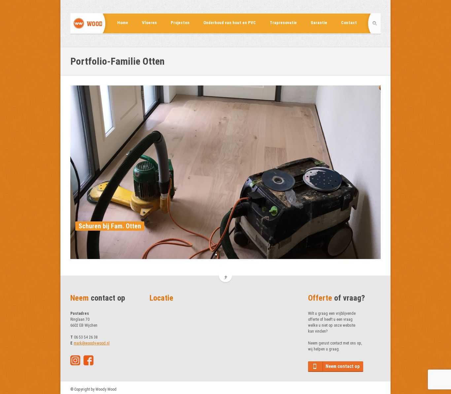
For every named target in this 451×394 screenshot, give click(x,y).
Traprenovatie (283, 22)
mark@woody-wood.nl (92, 343)
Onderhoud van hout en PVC (229, 22)
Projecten (180, 22)
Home (122, 22)
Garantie (319, 22)
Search (376, 23)
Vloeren (149, 22)
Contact (349, 22)
